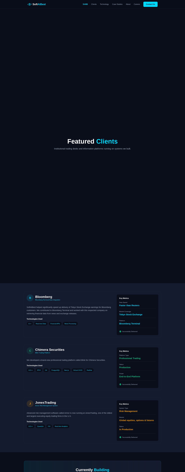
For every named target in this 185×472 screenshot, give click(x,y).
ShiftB (85, 4)
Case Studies (117, 4)
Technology (104, 4)
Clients (94, 4)
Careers (137, 4)
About (128, 4)
